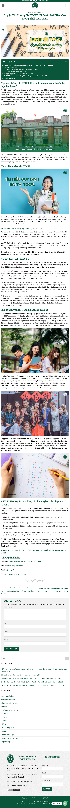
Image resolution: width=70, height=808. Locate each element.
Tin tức (40, 12)
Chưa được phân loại (8, 699)
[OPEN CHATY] (65, 803)
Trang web (7, 640)
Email (6, 631)
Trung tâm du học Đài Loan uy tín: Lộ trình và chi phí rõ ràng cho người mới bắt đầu (31, 678)
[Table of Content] (65, 61)
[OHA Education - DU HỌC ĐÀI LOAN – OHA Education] (35, 5)
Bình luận (8, 607)
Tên (5, 623)
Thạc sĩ (4, 721)
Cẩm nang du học (7, 696)
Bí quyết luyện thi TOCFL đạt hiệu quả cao (18, 74)
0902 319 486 (22, 574)
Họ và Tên (45, 765)
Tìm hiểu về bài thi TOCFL (13, 67)
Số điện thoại (46, 781)
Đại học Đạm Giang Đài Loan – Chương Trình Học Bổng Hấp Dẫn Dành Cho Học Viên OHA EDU (17, 590)
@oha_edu (11, 570)
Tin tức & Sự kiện (32, 12)
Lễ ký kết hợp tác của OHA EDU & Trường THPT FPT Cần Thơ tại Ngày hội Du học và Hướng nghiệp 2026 (34, 670)
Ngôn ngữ (4, 717)
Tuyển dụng (5, 742)
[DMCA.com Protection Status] (13, 790)
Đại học (4, 707)
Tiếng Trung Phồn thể (9, 728)
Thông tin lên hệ (9, 78)
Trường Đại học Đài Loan (10, 738)
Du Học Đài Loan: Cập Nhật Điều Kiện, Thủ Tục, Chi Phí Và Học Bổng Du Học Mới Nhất (32, 682)
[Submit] (67, 658)
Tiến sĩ (3, 724)
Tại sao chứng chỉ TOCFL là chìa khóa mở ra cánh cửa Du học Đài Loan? (29, 65)
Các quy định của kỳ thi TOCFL (17, 71)
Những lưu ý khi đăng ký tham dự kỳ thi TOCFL (23, 69)
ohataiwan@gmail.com (14, 566)
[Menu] (3, 5)
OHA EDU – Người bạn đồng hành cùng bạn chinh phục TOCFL (25, 76)
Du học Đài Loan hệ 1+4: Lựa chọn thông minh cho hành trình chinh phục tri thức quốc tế (33, 685)
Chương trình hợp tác (9, 703)
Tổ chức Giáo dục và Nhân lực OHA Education (24, 561)
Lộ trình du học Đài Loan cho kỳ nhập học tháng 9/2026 (21, 675)
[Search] (67, 5)
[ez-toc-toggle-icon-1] (65, 62)
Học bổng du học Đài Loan (10, 710)
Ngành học (5, 714)
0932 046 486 (12, 574)
